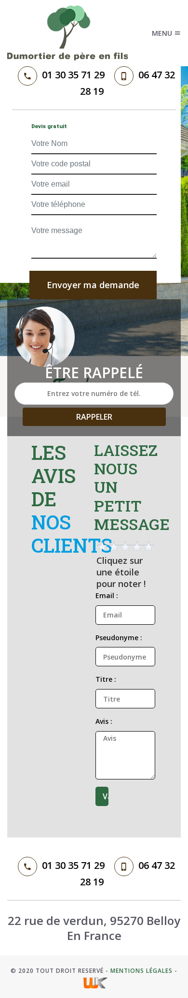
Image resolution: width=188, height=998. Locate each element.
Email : (106, 595)
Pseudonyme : (118, 637)
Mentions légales (141, 971)
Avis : (103, 721)
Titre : (105, 679)
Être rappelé (94, 373)
